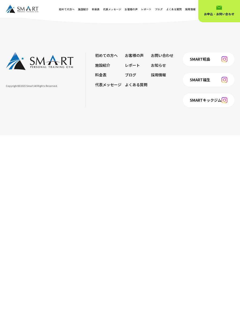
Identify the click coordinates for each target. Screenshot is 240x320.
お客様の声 (131, 9)
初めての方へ (67, 9)
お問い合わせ (162, 55)
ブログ (159, 9)
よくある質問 (174, 9)
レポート (146, 9)
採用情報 (190, 9)
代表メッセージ (112, 9)
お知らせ (158, 65)
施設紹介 (83, 9)
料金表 (96, 9)
